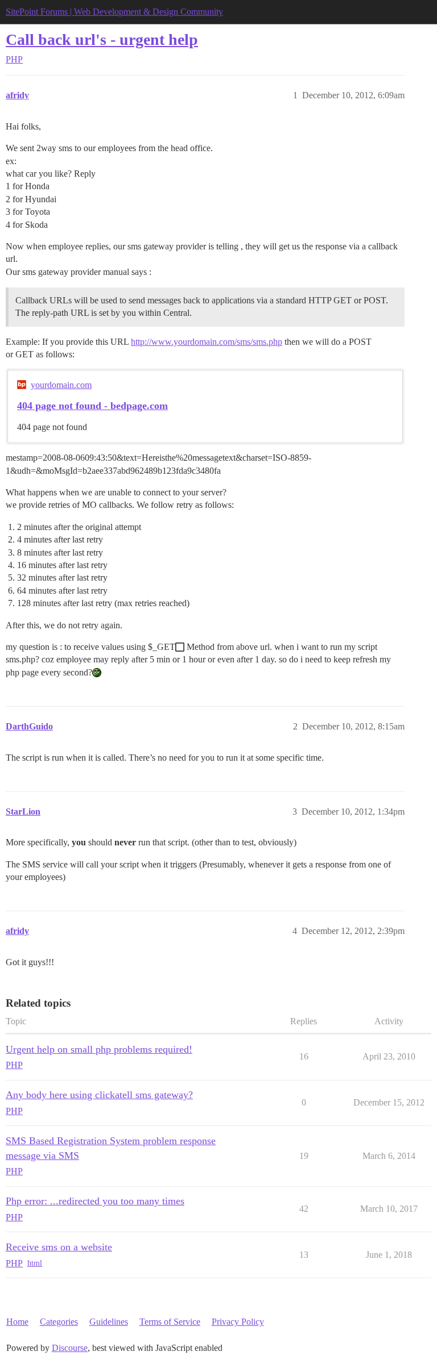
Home (17, 1322)
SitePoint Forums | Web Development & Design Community (114, 11)
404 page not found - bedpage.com (92, 405)
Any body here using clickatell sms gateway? (99, 1094)
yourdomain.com (61, 385)
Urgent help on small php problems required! (99, 1049)
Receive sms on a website (59, 1247)
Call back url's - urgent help (102, 39)
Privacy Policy (238, 1322)
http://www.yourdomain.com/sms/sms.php (206, 342)
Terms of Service (169, 1322)
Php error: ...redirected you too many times (95, 1201)
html (34, 1263)
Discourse (70, 1348)
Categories (59, 1322)
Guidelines (108, 1322)
